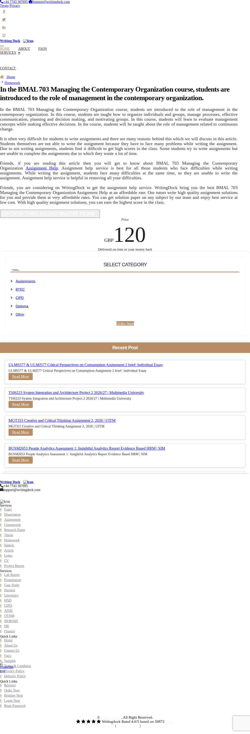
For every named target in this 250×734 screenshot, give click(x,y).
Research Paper (14, 530)
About (24, 49)
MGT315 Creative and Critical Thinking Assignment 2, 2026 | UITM (62, 420)
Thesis (8, 535)
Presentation (12, 580)
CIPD (20, 298)
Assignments (25, 281)
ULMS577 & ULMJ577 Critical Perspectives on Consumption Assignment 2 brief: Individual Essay (86, 365)
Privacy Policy (14, 671)
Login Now (12, 700)
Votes (170, 721)
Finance (9, 631)
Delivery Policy (15, 676)
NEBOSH (11, 621)
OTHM (9, 616)
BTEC (20, 289)
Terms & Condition (17, 666)
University (11, 595)
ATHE (8, 611)
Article (9, 550)
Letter (8, 555)
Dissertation (12, 514)
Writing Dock (111, 717)
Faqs (42, 49)
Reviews (10, 685)
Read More (20, 376)
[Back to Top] (237, 721)
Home (10, 77)
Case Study (12, 585)
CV (6, 561)
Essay (8, 509)
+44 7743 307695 (15, 2)
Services (8, 52)
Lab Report (12, 575)
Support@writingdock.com (51, 2)
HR (6, 626)
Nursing (9, 590)
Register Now (13, 695)
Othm (20, 314)
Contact (8, 68)
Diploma (22, 306)
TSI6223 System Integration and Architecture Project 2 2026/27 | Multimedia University (76, 393)
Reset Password (14, 706)
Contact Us (11, 650)
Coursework (12, 525)
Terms (4, 6)
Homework (12, 83)
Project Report (14, 566)
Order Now (8, 72)
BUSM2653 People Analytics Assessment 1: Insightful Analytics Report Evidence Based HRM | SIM (87, 448)
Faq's (7, 656)
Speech (9, 545)
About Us (10, 645)
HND (7, 600)
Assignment (12, 519)
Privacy (15, 6)
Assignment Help (42, 168)
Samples (10, 661)
